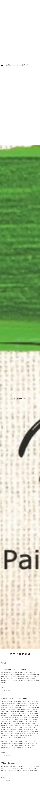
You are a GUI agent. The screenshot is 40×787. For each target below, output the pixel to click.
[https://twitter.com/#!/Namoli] (11, 654)
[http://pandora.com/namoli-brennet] (23, 654)
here (2, 707)
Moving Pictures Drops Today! (14, 698)
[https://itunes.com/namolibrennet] (20, 654)
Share (8, 690)
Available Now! (20, 398)
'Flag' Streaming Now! (11, 763)
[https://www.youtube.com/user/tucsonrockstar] (14, 654)
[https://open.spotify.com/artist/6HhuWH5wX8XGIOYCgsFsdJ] (26, 654)
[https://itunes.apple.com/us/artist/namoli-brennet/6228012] (29, 654)
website (14, 707)
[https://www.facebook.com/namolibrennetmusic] (17, 654)
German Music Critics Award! (14, 669)
